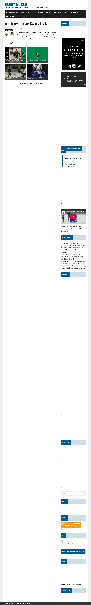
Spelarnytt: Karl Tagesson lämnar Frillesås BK (14, 78)
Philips (63, 204)
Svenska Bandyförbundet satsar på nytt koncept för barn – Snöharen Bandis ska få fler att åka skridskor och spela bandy (73, 263)
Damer (65, 12)
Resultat (48, 12)
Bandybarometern (75, 12)
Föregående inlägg (25, 83)
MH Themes (27, 603)
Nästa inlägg (40, 83)
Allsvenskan (39, 12)
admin (15, 28)
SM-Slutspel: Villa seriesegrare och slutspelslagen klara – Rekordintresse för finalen (73, 250)
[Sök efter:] (72, 493)
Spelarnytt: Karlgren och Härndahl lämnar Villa (36, 78)
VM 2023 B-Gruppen (27, 12)
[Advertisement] (73, 102)
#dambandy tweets (67, 596)
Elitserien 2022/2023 (12, 12)
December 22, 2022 (70, 166)
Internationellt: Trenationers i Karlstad (73, 268)
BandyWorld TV (10, 16)
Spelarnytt (57, 12)
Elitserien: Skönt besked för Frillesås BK (37, 61)
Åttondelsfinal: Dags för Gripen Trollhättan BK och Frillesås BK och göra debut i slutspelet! (14, 61)
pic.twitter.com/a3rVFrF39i (73, 158)
